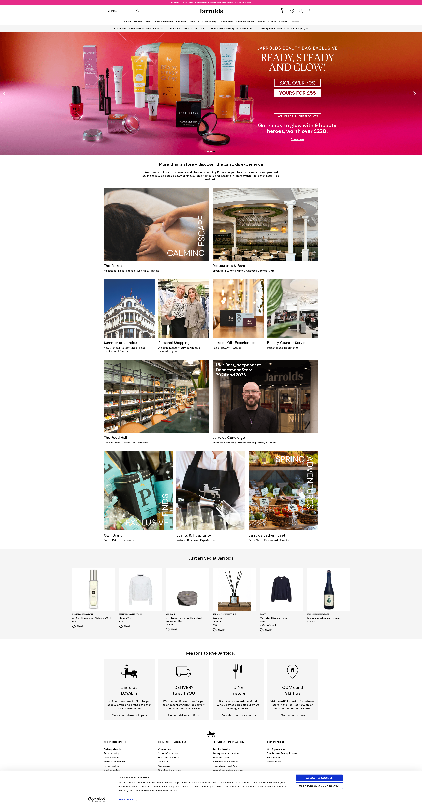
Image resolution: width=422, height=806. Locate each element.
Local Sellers (226, 21)
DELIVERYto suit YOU (184, 690)
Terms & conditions (114, 761)
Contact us (164, 749)
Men (148, 21)
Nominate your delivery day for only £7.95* (232, 28)
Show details (125, 799)
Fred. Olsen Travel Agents (227, 765)
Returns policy (112, 753)
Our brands (164, 765)
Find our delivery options (183, 715)
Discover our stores (292, 715)
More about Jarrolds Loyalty (129, 715)
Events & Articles (277, 21)
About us (163, 761)
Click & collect (112, 757)
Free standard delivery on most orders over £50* (139, 28)
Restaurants (273, 757)
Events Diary (274, 761)
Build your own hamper (225, 761)
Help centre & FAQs (169, 757)
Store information (168, 753)
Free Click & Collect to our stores (187, 28)
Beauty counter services (226, 753)
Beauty (127, 21)
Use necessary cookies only (319, 785)
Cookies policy (112, 769)
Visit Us (295, 21)
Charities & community (171, 769)
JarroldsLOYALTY (129, 690)
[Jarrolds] (211, 11)
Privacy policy (111, 765)
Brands (261, 21)
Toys (192, 21)
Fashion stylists (221, 757)
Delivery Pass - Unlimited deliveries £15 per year (284, 28)
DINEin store (238, 690)
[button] (414, 93)
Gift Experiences (245, 21)
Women (138, 21)
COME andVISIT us (292, 690)
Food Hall (181, 21)
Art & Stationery (207, 21)
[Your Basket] (310, 11)
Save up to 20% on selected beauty (190, 2)
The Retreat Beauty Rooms (282, 753)
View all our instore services (228, 769)
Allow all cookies (319, 777)
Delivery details (112, 749)
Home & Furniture (163, 21)
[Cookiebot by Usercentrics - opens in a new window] (96, 799)
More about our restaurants (238, 715)
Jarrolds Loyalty (221, 749)
